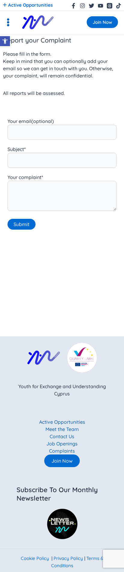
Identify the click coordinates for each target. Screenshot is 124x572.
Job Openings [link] (62, 444)
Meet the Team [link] (62, 429)
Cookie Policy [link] (35, 558)
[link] (5, 41)
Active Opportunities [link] (30, 5)
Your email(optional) (31, 121)
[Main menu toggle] (8, 22)
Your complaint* (25, 177)
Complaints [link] (62, 451)
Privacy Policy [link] (68, 558)
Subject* (17, 149)
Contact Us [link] (62, 436)
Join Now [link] (62, 461)
